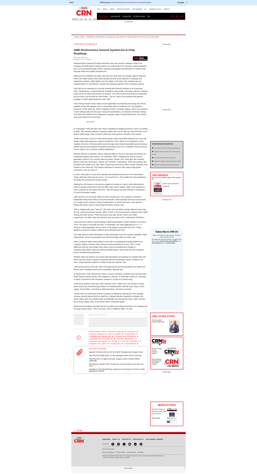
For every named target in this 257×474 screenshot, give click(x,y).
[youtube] (129, 444)
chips (110, 334)
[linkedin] (118, 444)
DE (86, 19)
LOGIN (181, 16)
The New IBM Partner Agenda (157, 321)
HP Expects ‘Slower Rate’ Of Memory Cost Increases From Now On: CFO (116, 365)
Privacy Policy (121, 452)
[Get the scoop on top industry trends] (171, 352)
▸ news (81, 37)
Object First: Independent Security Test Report (166, 165)
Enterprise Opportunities (126, 339)
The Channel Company (154, 439)
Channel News (130, 334)
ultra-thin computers (97, 334)
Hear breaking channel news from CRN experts (156, 361)
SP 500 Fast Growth (139, 16)
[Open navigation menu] (98, 9)
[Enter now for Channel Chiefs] (158, 194)
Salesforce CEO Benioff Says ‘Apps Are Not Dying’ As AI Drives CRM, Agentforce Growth (117, 370)
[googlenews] (135, 444)
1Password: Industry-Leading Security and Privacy (167, 161)
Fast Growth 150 (115, 16)
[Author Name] (79, 324)
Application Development (99, 341)
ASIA (74, 19)
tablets (118, 334)
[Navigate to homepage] (83, 16)
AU (81, 19)
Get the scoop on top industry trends (157, 351)
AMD (104, 331)
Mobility (115, 341)
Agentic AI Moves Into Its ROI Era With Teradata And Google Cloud (116, 352)
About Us (116, 439)
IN (77, 19)
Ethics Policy (138, 439)
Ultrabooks (94, 344)
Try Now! (180, 2)
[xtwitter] (124, 444)
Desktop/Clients (95, 339)
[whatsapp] (141, 444)
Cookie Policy (131, 452)
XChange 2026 (126, 16)
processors (132, 331)
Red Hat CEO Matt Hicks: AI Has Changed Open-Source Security (115, 355)
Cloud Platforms (131, 344)
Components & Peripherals (84, 44)
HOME (76, 37)
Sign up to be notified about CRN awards (166, 177)
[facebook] (112, 444)
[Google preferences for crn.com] (140, 58)
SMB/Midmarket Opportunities (100, 336)
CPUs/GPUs (134, 341)
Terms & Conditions (108, 452)
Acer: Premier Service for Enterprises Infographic (167, 148)
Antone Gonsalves (81, 57)
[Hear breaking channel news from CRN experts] (171, 362)
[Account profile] (176, 16)
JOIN (172, 16)
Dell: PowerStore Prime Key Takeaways (164, 158)
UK (90, 19)
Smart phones (116, 344)
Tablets (104, 344)
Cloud (123, 341)
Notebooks (109, 339)
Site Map (140, 452)
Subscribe (155, 418)
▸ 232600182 (110, 37)
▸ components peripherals (95, 37)
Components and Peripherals (125, 336)
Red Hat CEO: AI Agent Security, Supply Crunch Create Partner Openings (114, 360)
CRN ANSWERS (137, 9)
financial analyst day (117, 331)
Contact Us (126, 439)
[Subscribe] (172, 423)
